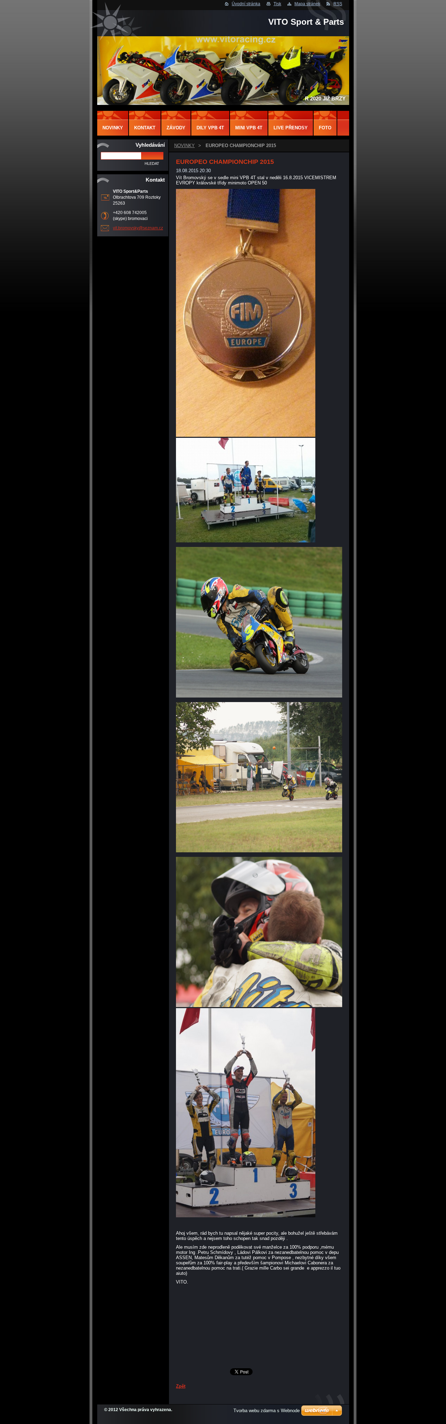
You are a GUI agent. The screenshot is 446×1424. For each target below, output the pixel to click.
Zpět (180, 1386)
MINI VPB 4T (248, 127)
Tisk (277, 4)
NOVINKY (184, 145)
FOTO (325, 127)
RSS (337, 4)
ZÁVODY (176, 127)
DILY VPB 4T (210, 127)
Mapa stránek (307, 4)
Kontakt (144, 127)
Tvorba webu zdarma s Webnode (266, 1410)
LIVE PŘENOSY (291, 127)
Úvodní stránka (246, 4)
